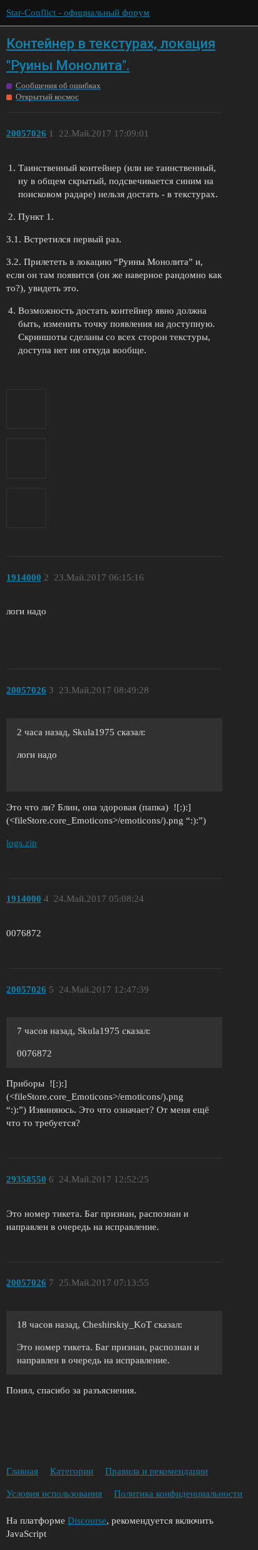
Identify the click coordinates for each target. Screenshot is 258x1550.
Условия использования (54, 1494)
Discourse (87, 1521)
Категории (71, 1471)
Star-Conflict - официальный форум (78, 13)
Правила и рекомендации (156, 1471)
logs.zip (21, 843)
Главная (22, 1471)
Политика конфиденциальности (178, 1494)
